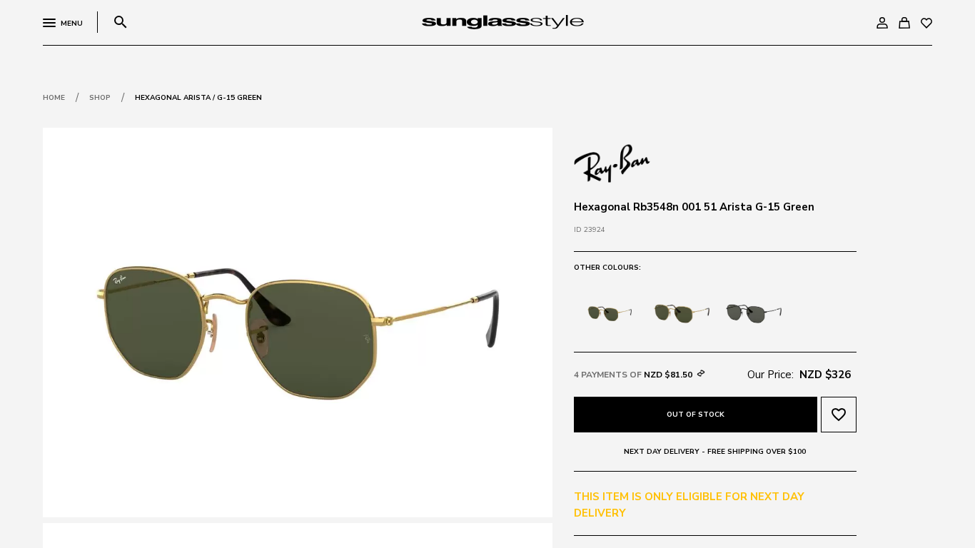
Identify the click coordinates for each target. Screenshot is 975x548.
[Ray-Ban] (612, 162)
